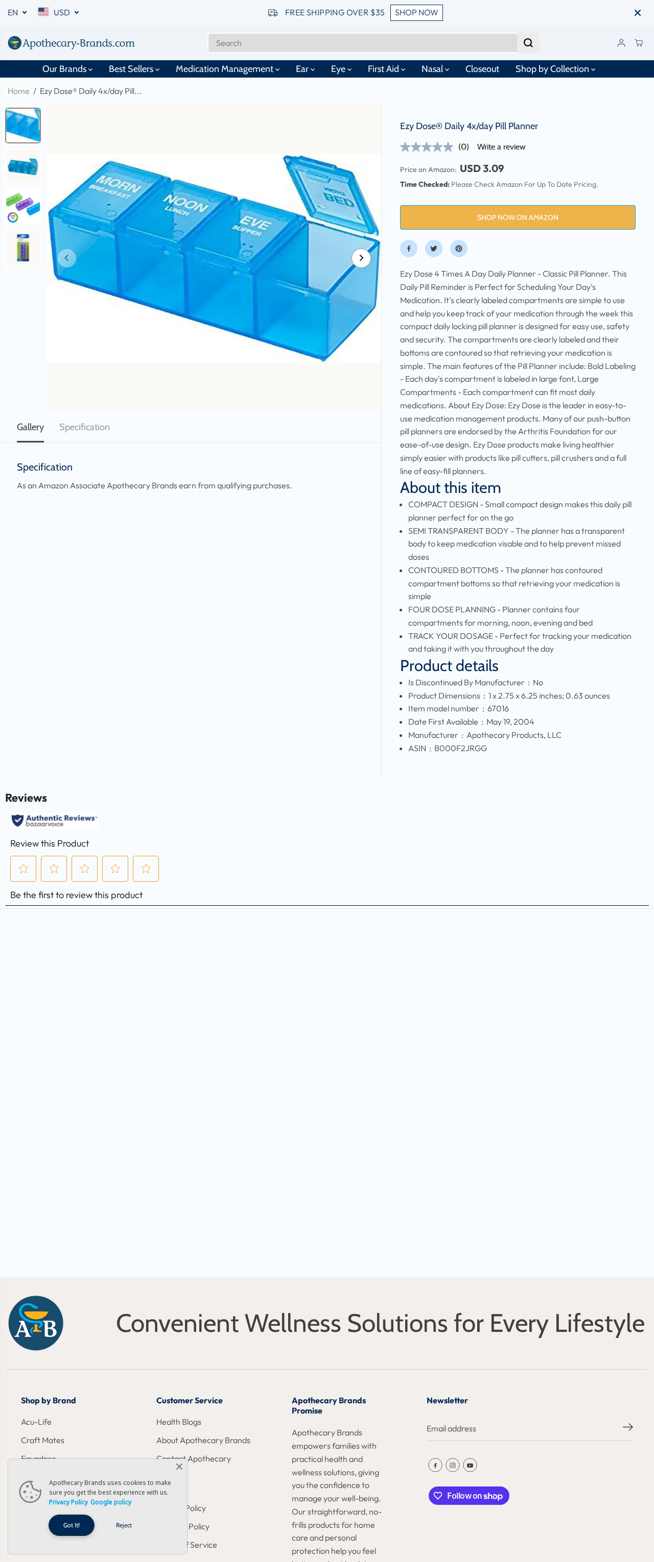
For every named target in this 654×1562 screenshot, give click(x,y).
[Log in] (621, 43)
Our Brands (65, 69)
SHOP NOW (416, 12)
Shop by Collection (553, 69)
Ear (303, 69)
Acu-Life (36, 1422)
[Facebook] (408, 248)
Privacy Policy (68, 1502)
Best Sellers (132, 69)
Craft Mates (42, 1440)
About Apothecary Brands (203, 1440)
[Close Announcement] (637, 12)
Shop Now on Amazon (517, 217)
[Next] (361, 258)
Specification (84, 427)
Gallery (30, 427)
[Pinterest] (459, 248)
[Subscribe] (628, 1428)
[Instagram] (452, 1465)
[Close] (179, 1466)
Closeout (482, 69)
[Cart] (638, 43)
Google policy (110, 1502)
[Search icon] (528, 43)
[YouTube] (470, 1465)
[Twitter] (433, 248)
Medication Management (225, 69)
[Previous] (67, 258)
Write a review (501, 147)
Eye (339, 69)
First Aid (384, 69)
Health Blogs (178, 1422)
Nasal (433, 69)
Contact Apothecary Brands (193, 1465)
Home (19, 91)
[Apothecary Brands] (71, 43)
